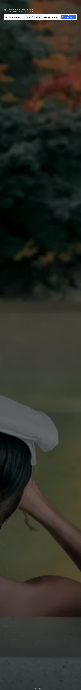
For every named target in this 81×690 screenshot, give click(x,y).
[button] (70, 2)
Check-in (26, 15)
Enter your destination (10, 15)
